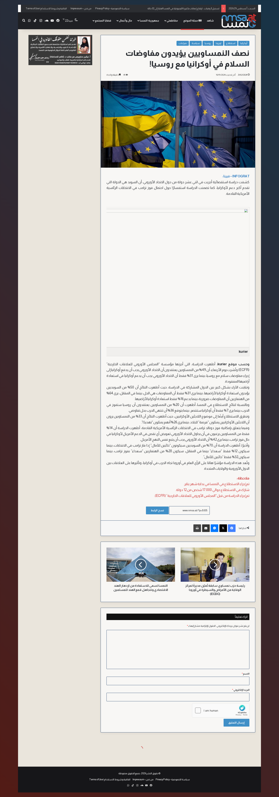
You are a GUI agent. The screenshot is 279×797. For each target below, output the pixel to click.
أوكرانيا (243, 43)
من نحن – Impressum (81, 8)
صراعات (183, 43)
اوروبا (218, 43)
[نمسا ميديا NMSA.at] (239, 20)
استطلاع (230, 43)
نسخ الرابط (157, 510)
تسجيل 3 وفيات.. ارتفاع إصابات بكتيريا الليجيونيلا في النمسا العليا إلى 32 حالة (183, 7)
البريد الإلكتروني (240, 689)
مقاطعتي (172, 20)
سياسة (196, 43)
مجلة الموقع (191, 20)
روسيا (208, 43)
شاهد (210, 20)
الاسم (246, 673)
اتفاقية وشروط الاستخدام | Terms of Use (46, 8)
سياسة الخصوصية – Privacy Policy (112, 8)
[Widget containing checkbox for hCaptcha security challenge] (220, 710)
